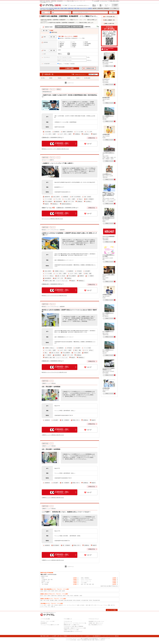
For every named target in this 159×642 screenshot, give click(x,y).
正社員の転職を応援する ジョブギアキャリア (73, 631)
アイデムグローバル (68, 621)
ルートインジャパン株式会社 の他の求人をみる (52, 218)
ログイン (115, 5)
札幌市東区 (76, 595)
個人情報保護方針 (96, 636)
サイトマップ (104, 0)
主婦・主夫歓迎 (54, 605)
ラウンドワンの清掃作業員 (108, 236)
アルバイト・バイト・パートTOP (47, 621)
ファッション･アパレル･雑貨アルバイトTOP (50, 624)
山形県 (59, 590)
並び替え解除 (87, 78)
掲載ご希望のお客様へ (114, 0)
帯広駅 (90, 600)
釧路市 (64, 595)
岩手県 (49, 590)
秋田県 (56, 590)
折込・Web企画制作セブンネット (95, 624)
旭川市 (41, 595)
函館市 (49, 595)
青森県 (45, 590)
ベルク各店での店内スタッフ (108, 153)
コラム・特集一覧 (51, 606)
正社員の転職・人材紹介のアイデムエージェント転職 (75, 628)
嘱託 (61, 46)
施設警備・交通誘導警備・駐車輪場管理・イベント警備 (72, 38)
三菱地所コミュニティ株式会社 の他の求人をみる (53, 435)
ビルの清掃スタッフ (107, 174)
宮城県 (52, 590)
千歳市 (68, 595)
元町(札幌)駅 (60, 600)
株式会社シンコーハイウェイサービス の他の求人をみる (54, 295)
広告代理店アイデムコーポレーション (96, 621)
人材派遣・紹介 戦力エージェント (96, 623)
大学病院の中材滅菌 (107, 294)
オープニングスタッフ (71, 605)
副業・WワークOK (92, 605)
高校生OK (61, 605)
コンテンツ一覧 (43, 606)
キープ (89, 143)
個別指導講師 (105, 60)
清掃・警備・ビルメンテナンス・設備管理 (83, 8)
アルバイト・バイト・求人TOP (46, 8)
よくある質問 (96, 0)
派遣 (87, 605)
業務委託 (74, 45)
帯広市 (71, 595)
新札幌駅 (52, 600)
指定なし (61, 63)
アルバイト (62, 42)
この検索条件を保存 (89, 68)
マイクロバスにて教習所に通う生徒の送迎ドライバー (108, 217)
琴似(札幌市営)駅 (96, 600)
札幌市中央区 (70, 8)
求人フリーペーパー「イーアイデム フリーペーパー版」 (75, 623)
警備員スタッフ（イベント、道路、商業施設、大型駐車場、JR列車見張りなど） (108, 194)
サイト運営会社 (115, 636)
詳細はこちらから (109, 66)
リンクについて (71, 636)
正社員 (86, 42)
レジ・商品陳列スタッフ (108, 115)
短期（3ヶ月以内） (81, 605)
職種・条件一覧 (111, 605)
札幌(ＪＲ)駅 (42, 600)
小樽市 (80, 595)
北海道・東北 (57, 8)
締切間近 (73, 63)
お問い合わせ (59, 636)
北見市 (45, 595)
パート (73, 42)
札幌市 (65, 8)
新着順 (50, 78)
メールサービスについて (106, 636)
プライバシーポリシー (80, 636)
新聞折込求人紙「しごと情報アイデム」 (72, 624)
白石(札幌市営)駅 (84, 600)
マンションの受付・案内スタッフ (108, 275)
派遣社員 (74, 43)
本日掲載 (67, 63)
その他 (73, 46)
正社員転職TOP (44, 623)
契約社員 (62, 43)
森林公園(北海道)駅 (68, 600)
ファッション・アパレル (102, 605)
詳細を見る (91, 138)
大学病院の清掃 (106, 134)
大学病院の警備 (106, 388)
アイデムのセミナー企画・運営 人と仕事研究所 (73, 626)
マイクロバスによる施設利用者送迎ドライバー (108, 369)
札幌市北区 (60, 595)
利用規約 (65, 636)
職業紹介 (62, 45)
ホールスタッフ (106, 79)
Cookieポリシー (89, 636)
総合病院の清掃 (106, 97)
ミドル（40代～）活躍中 (45, 605)
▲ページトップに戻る (112, 610)
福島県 (63, 590)
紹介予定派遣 (88, 43)
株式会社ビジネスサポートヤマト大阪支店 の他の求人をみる (55, 148)
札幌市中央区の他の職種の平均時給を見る (109, 586)
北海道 (62, 8)
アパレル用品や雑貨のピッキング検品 (108, 255)
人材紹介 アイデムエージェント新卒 (71, 629)
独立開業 (87, 45)
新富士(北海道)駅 (76, 600)
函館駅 (56, 600)
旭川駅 (47, 600)
